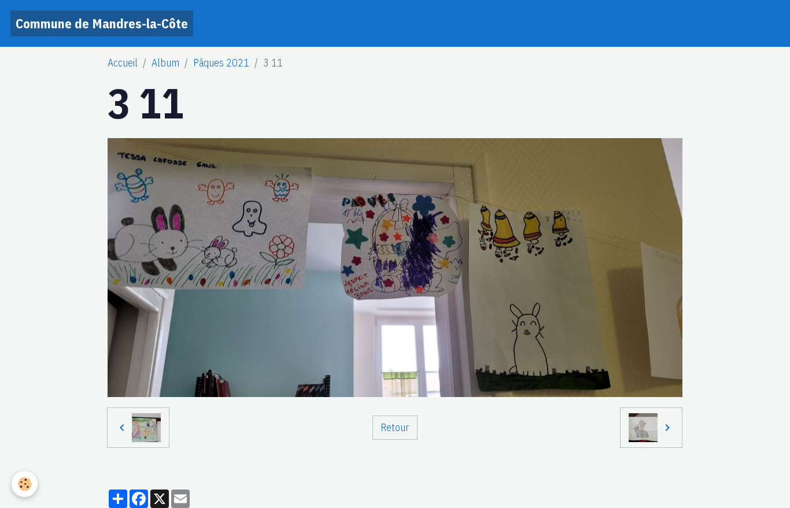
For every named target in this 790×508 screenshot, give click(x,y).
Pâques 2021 (221, 62)
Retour (395, 427)
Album (165, 62)
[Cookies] (25, 484)
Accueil (123, 62)
